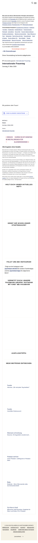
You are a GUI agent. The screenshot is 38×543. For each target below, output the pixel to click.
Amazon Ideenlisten (19, 531)
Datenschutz (15, 527)
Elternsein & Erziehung (14, 433)
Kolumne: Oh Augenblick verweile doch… (18, 435)
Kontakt (22, 527)
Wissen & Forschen (16, 40)
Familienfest (11, 29)
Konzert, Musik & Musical (27, 31)
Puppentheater (27, 36)
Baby (9, 482)
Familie (9, 385)
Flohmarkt (4, 31)
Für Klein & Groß (12, 507)
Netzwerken (9, 36)
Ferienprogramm (28, 29)
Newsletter (13, 21)
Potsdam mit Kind (7, 23)
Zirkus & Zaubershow (27, 40)
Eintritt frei (31, 27)
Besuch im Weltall (10, 138)
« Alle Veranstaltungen (9, 51)
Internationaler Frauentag (8, 130)
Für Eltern (5, 29)
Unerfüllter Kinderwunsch (14, 411)
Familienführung (19, 29)
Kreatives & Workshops (7, 34)
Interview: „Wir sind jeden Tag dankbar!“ (18, 387)
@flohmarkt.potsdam (27, 24)
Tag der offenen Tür (12, 38)
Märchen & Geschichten (20, 34)
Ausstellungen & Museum (22, 27)
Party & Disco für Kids (17, 36)
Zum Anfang (17, 536)
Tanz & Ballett (22, 38)
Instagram (6, 529)
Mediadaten (30, 527)
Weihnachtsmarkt (6, 40)
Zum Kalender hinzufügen (15, 113)
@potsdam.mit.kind (6, 24)
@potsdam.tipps (16, 24)
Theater (28, 38)
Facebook (13, 529)
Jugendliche (11, 31)
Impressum (5, 527)
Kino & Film (17, 31)
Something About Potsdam (18, 44)
